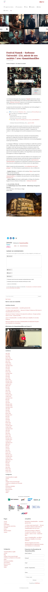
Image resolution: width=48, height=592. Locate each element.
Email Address (28, 553)
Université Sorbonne (24, 245)
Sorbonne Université (15, 102)
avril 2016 (8, 465)
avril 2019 (8, 419)
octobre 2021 (8, 396)
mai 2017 (7, 447)
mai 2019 (7, 418)
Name (9, 269)
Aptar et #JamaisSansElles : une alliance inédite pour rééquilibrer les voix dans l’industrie (33, 539)
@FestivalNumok (35, 112)
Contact (5, 532)
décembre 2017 (9, 438)
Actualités (6, 527)
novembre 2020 (9, 405)
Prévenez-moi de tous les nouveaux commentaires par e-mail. (20, 279)
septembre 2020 (9, 407)
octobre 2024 (8, 364)
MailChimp (37, 583)
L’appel (5, 523)
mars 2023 (8, 378)
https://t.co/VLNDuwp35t (21, 119)
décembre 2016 (9, 455)
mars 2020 (8, 411)
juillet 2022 (8, 385)
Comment (10, 256)
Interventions (8, 487)
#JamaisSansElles (10, 176)
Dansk (7, 484)
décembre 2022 (9, 381)
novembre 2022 (9, 382)
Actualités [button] (32, 7)
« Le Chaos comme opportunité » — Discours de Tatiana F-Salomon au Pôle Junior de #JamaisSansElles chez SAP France (34, 527)
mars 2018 (8, 433)
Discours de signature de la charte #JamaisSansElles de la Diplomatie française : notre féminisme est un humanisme (34, 544)
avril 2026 (8, 355)
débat (15, 245)
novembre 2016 (9, 456)
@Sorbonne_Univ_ (22, 112)
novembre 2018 (9, 425)
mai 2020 (7, 410)
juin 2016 (7, 462)
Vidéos (7, 492)
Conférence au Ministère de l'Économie (14, 483)
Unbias (30, 171)
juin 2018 (7, 431)
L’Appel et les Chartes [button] (9, 7)
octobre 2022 (8, 384)
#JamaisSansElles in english (11, 477)
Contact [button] (6, 10)
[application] (24, 338)
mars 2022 (8, 390)
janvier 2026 (8, 358)
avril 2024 (8, 368)
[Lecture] (7, 347)
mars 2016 (8, 467)
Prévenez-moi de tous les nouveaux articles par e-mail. (19, 281)
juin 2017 (7, 445)
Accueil (5, 521)
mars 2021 (8, 402)
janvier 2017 (8, 453)
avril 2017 (8, 448)
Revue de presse (9, 489)
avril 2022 (8, 388)
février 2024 (8, 371)
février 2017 (8, 451)
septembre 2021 (9, 398)
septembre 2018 (9, 428)
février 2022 (8, 391)
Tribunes (7, 491)
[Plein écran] (40, 347)
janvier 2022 (8, 393)
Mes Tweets (8, 299)
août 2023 (8, 375)
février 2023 (8, 379)
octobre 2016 (8, 458)
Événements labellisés (10, 486)
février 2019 (8, 422)
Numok (28, 99)
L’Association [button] (19, 7)
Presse (5, 529)
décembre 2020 (9, 404)
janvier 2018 (8, 436)
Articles (7, 478)
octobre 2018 (8, 427)
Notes (26, 572)
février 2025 (8, 362)
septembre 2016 (9, 459)
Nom (26, 562)
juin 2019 (7, 416)
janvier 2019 (8, 424)
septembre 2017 (9, 442)
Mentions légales (7, 530)
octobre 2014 (8, 471)
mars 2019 (8, 421)
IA (18, 245)
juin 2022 (7, 387)
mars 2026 (8, 356)
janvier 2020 (8, 413)
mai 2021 (7, 401)
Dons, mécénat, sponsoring (9, 526)
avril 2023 (8, 376)
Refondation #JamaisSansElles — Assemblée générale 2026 (18, 308)
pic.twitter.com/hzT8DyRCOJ (33, 119)
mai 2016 (7, 464)
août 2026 (8, 353)
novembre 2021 (9, 395)
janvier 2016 (8, 470)
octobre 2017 (8, 441)
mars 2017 (8, 450)
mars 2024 (8, 370)
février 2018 (8, 435)
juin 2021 (7, 399)
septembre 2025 (9, 359)
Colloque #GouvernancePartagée (12, 481)
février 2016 (8, 468)
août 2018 (8, 430)
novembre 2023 (9, 373)
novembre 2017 (9, 439)
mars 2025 (8, 361)
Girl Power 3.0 (9, 177)
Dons (26, 7)
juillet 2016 (8, 461)
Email (9, 273)
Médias (39, 7)
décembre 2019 (9, 415)
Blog (6, 480)
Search (39, 296)
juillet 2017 (8, 444)
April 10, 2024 (31, 123)
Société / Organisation (30, 567)
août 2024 (8, 367)
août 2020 (8, 408)
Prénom (27, 558)
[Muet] (38, 347)
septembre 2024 (9, 365)
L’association (6, 524)
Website (9, 276)
